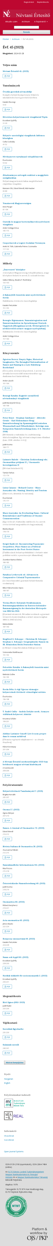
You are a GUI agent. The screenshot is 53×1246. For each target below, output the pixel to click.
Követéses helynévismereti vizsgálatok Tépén (25, 117)
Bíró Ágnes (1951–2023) (14, 1002)
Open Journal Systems (14, 1151)
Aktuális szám (11, 21)
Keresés (26, 32)
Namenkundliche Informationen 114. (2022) (23, 865)
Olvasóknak (9, 1136)
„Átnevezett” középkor (26, 272)
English (7, 1083)
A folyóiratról (40, 21)
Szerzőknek (9, 1140)
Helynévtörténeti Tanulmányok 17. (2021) (23, 791)
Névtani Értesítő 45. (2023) (16, 71)
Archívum (26, 21)
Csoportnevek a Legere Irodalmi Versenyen (24, 243)
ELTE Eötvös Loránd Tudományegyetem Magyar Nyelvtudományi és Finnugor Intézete (24, 1174)
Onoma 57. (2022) (11, 809)
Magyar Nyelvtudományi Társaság (32, 1177)
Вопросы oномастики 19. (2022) (19, 939)
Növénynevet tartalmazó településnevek (23, 156)
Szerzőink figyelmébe (13, 1029)
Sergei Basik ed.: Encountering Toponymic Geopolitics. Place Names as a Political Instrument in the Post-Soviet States (25, 550)
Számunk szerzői (11, 1045)
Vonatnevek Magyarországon (17, 203)
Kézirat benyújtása (14, 1062)
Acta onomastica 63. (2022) (16, 920)
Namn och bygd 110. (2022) (15, 957)
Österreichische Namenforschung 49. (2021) (24, 883)
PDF (8, 76)
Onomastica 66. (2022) (14, 902)
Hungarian (8, 1079)
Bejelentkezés (43, 2)
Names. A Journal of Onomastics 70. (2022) (23, 828)
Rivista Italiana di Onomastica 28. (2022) (22, 846)
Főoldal (6, 39)
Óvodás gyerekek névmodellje (21, 95)
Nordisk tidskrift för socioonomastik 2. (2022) (25, 975)
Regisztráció (29, 2)
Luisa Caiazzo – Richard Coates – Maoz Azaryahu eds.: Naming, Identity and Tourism (25, 490)
